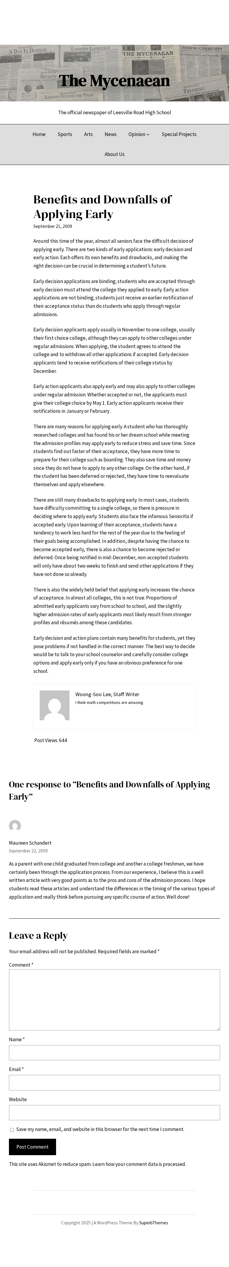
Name (17, 1039)
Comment (21, 965)
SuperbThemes (153, 1223)
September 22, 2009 (28, 851)
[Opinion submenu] (147, 134)
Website (18, 1099)
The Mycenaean (114, 80)
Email (16, 1069)
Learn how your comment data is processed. (139, 1164)
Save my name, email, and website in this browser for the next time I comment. (100, 1129)
